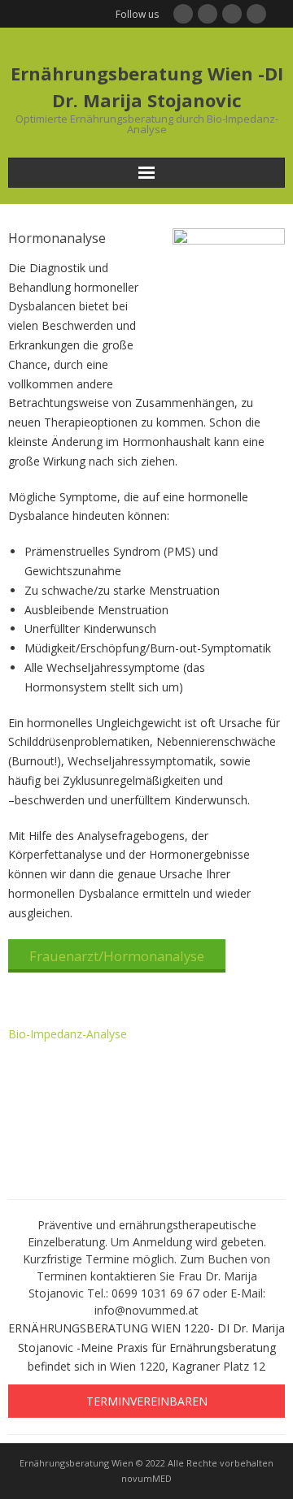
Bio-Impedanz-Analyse (67, 1034)
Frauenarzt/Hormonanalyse (116, 956)
